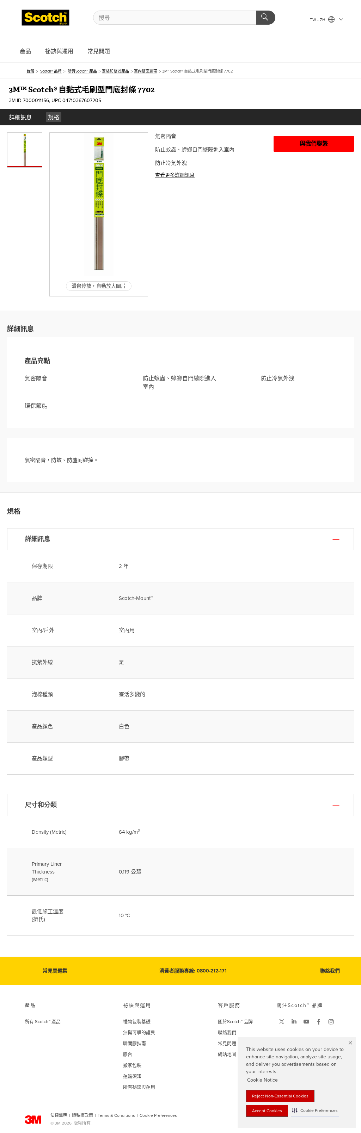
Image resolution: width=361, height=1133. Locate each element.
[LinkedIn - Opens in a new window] (294, 1021)
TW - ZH (318, 19)
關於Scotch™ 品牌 (235, 1022)
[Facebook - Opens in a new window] (318, 1021)
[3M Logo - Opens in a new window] (45, 17)
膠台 (127, 1054)
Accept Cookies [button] (267, 1110)
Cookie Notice (262, 1080)
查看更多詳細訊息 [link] (175, 175)
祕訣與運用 (59, 51)
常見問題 (98, 51)
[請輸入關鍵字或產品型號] (265, 18)
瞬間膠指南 (134, 1043)
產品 (25, 51)
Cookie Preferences (158, 1115)
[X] (281, 1021)
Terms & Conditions (116, 1115)
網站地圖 (227, 1054)
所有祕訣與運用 (139, 1087)
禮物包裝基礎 (137, 1022)
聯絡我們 (330, 971)
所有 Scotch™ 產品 (43, 1022)
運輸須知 (132, 1076)
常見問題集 (55, 971)
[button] (315, 1110)
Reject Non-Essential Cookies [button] (280, 1096)
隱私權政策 (82, 1115)
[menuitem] (20, 117)
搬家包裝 (132, 1065)
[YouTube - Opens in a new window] (306, 1021)
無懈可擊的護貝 (139, 1032)
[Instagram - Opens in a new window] (331, 1021)
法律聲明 (58, 1115)
